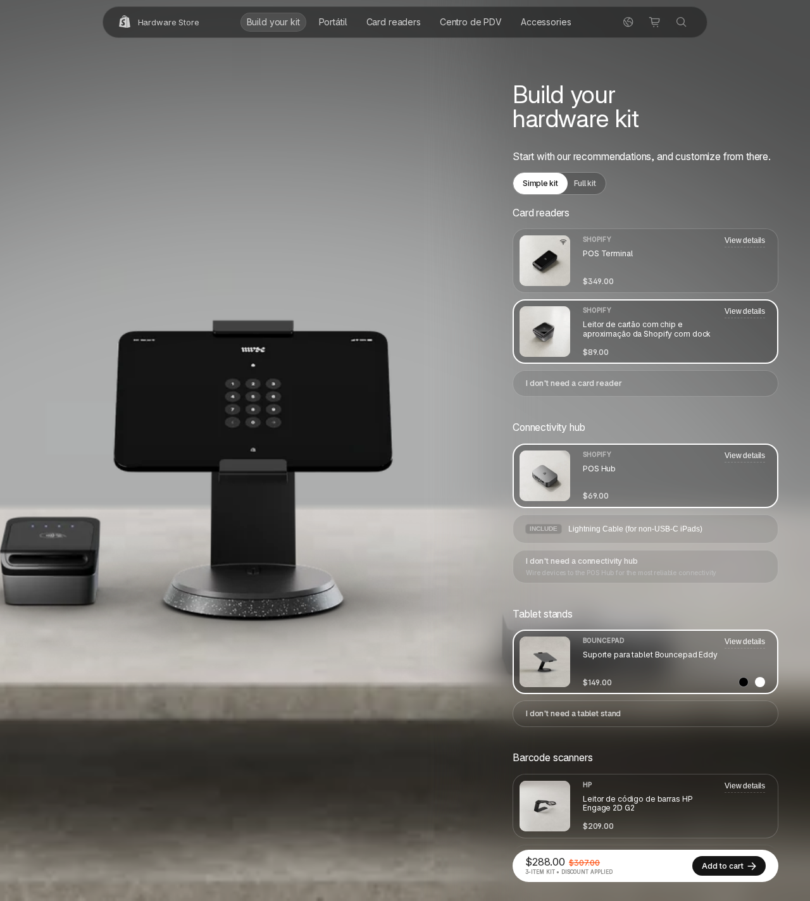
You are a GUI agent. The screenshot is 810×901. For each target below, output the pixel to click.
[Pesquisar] (681, 22)
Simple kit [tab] (540, 183)
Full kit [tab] (585, 183)
